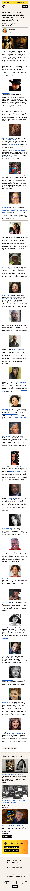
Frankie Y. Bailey (6, 409)
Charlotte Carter (6, 627)
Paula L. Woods (6, 207)
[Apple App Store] (22, 883)
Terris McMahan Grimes (8, 552)
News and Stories (8, 12)
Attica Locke (5, 702)
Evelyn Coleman (6, 295)
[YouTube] (8, 883)
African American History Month (10, 748)
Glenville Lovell (6, 324)
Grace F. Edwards (6, 267)
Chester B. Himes (6, 138)
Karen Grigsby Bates (7, 528)
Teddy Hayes (5, 656)
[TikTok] (11, 883)
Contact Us (15, 869)
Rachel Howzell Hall (21, 382)
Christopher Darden (12, 498)
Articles (19, 12)
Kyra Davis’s (5, 578)
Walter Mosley (5, 93)
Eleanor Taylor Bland (7, 176)
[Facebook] (4, 883)
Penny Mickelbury (6, 436)
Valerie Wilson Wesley (7, 680)
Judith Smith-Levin (7, 602)
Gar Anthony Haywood (17, 349)
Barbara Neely (5, 236)
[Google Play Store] (25, 883)
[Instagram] (6, 883)
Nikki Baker (21, 466)
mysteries (14, 471)
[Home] (8, 6)
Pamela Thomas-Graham (15, 733)
